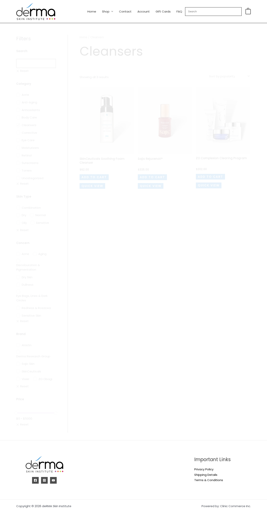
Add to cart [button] (94, 177)
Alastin (26, 345)
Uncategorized (32, 178)
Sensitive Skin (31, 315)
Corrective (29, 133)
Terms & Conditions (208, 480)
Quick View (92, 186)
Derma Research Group (33, 356)
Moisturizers (30, 148)
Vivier (25, 379)
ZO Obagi (45, 379)
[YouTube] (53, 480)
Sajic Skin (28, 364)
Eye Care (28, 140)
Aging (42, 254)
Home (91, 11)
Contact (125, 11)
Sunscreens (30, 163)
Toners (27, 170)
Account (143, 11)
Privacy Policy (203, 469)
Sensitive (42, 223)
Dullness (27, 285)
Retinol (27, 155)
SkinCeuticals (31, 371)
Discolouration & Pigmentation (28, 267)
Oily (24, 223)
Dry (24, 215)
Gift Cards (163, 11)
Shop (105, 11)
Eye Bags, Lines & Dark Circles (31, 298)
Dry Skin (27, 277)
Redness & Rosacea (36, 308)
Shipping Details (205, 475)
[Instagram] (44, 480)
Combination (31, 208)
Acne (25, 95)
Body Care (29, 117)
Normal (40, 215)
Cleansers (29, 125)
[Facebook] (35, 480)
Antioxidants (31, 110)
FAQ (179, 11)
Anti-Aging (29, 102)
